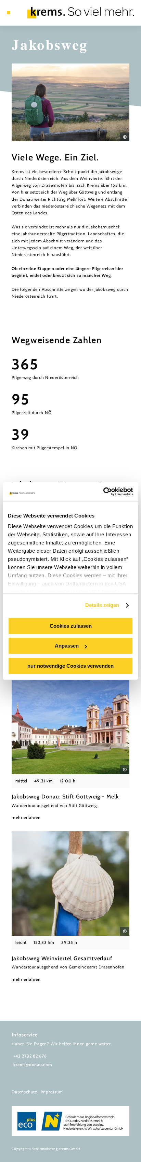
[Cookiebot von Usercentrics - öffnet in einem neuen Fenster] (103, 491)
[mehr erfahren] (70, 745)
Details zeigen (102, 605)
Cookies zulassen (71, 626)
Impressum (52, 1091)
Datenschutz (24, 1091)
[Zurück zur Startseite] (80, 12)
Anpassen (67, 646)
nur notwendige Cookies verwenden (70, 666)
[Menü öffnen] (8, 12)
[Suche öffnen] (19, 12)
